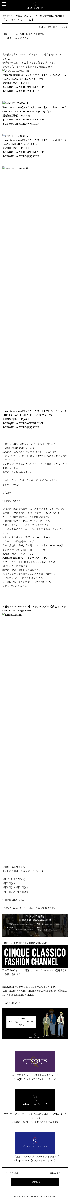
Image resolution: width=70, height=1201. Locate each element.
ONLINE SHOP (10, 610)
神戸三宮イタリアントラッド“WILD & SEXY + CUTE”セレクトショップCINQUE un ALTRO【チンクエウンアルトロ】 (35, 1117)
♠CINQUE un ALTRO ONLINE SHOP (23, 86)
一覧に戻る (35, 1181)
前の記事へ (55, 1172)
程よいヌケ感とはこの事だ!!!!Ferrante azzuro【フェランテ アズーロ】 (33, 18)
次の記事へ (14, 1172)
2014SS (64, 27)
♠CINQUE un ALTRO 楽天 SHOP (20, 91)
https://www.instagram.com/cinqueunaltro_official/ (37, 990)
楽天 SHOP (25, 610)
